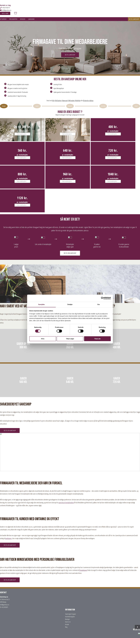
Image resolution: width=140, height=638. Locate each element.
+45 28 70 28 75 (6, 8)
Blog (66, 627)
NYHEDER (22, 19)
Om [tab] (98, 304)
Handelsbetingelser (70, 617)
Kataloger (67, 619)
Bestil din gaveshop (70, 253)
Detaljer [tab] (70, 304)
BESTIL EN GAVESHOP (10, 430)
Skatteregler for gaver (70, 614)
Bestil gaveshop (134, 19)
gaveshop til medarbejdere (66, 502)
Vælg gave (5, 13)
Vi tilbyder (3, 19)
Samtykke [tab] (41, 304)
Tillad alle (97, 339)
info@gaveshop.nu (6, 10)
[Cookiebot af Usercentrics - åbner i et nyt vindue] (102, 298)
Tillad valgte (70, 339)
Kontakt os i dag (5, 5)
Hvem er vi (67, 622)
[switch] (59, 331)
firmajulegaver (83, 570)
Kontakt (67, 624)
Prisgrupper (13, 19)
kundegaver (8, 538)
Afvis (42, 339)
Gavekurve (31, 19)
